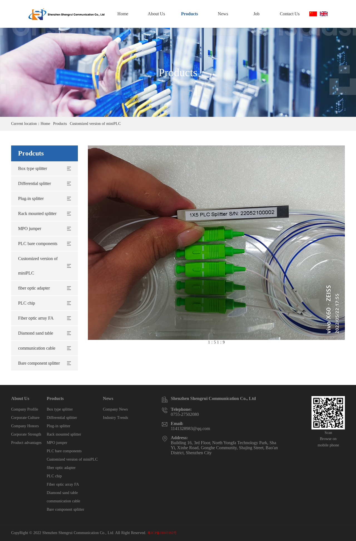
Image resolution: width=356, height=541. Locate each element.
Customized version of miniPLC (95, 124)
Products (189, 13)
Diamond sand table (35, 333)
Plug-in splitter (31, 198)
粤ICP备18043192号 (162, 533)
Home (122, 13)
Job (256, 13)
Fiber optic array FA (36, 318)
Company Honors (25, 426)
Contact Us (290, 13)
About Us (156, 13)
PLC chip (26, 303)
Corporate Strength (26, 434)
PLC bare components (37, 243)
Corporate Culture (25, 418)
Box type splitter (32, 168)
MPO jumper (29, 228)
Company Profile (24, 409)
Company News (115, 409)
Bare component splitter (39, 363)
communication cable (36, 348)
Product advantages (26, 443)
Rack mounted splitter (37, 213)
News (223, 13)
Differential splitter (34, 183)
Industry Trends (115, 418)
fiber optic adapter (34, 288)
